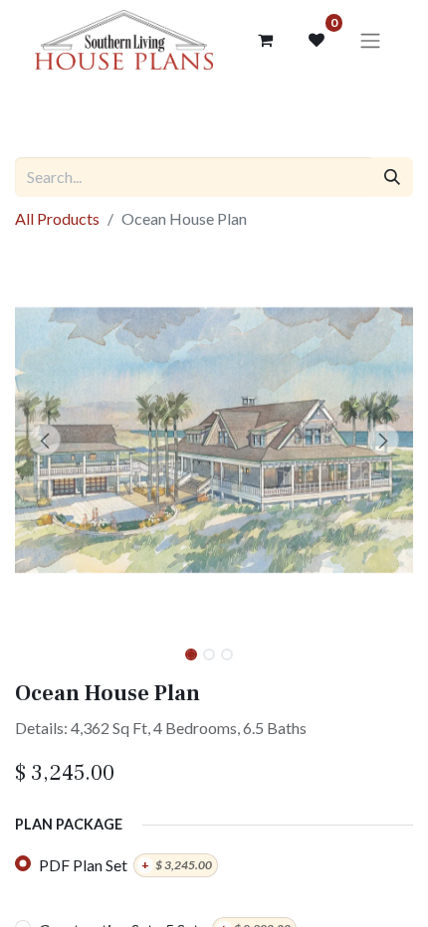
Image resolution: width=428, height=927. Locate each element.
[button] (45, 440)
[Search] (392, 177)
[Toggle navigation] (370, 40)
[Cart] (265, 40)
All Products (57, 218)
